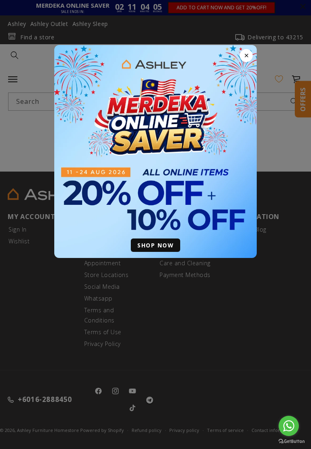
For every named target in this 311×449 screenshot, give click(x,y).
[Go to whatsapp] (289, 426)
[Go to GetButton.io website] (292, 441)
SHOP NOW (155, 245)
